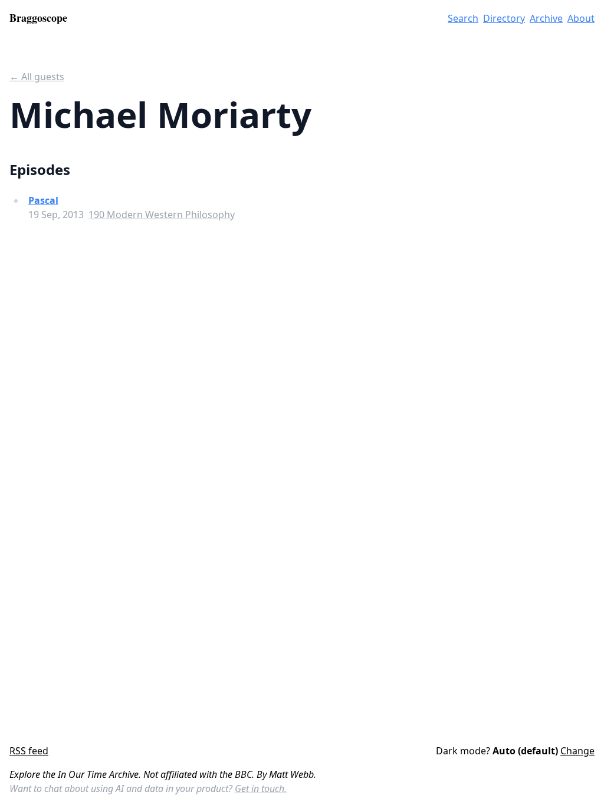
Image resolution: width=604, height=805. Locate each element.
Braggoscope (38, 17)
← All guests (36, 76)
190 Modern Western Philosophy (161, 214)
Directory (504, 18)
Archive (546, 18)
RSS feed (28, 750)
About (581, 18)
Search (463, 18)
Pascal (43, 200)
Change (577, 750)
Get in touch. (261, 788)
